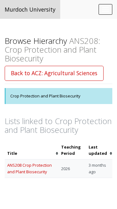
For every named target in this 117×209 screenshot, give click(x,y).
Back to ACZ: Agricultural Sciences (54, 73)
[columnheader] (32, 150)
